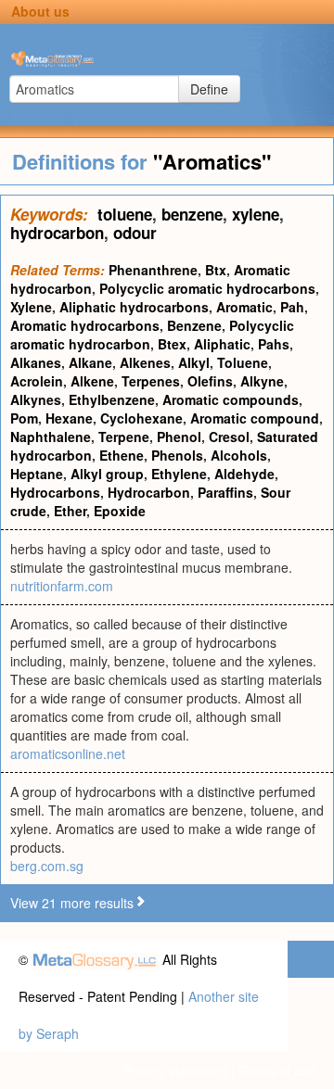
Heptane (36, 473)
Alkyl (194, 362)
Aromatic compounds (230, 399)
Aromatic (244, 307)
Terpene (123, 436)
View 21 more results (72, 902)
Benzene (194, 325)
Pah (292, 307)
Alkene (92, 381)
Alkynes (35, 399)
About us (40, 11)
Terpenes (151, 381)
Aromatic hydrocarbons (85, 325)
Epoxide (120, 510)
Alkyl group (107, 473)
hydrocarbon (57, 233)
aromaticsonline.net (67, 753)
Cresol (229, 436)
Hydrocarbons (55, 492)
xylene (255, 214)
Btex (172, 344)
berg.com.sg (47, 865)
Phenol (179, 436)
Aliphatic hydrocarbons (134, 307)
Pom (24, 418)
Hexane (69, 418)
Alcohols (239, 455)
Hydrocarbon (149, 492)
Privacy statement (174, 1070)
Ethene (121, 455)
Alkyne (262, 381)
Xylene (31, 307)
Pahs (273, 344)
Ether (70, 510)
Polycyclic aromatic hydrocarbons (207, 288)
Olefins (210, 381)
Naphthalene (50, 436)
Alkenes (145, 362)
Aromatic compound (254, 418)
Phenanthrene (153, 269)
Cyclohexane (141, 418)
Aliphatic (222, 344)
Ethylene (179, 473)
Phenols (177, 455)
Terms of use (276, 1070)
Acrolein (36, 381)
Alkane (90, 362)
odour (135, 233)
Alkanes (35, 362)
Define (209, 89)
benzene (192, 214)
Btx (215, 269)
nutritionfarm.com (61, 585)
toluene (124, 214)
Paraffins (225, 492)
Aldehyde (244, 473)
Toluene (242, 362)
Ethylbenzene (112, 399)
